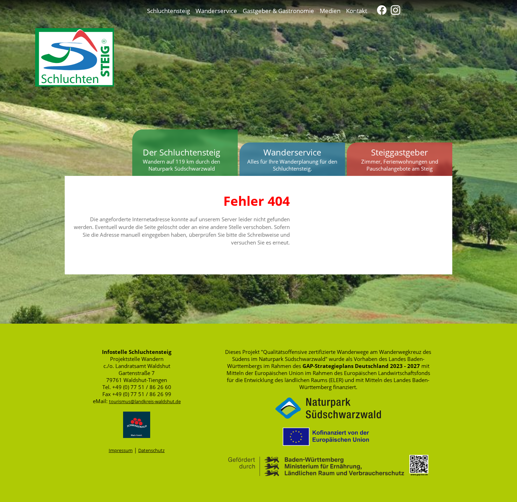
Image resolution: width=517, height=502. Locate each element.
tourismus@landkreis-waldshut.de (145, 401)
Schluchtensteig (168, 10)
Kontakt (356, 10)
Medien (330, 10)
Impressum (121, 450)
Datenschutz (151, 450)
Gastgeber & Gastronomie (278, 10)
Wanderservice (216, 10)
